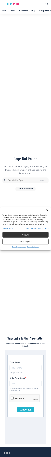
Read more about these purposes (37, 228)
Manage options (25, 241)
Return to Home (25, 189)
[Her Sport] (13, 4)
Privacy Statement (33, 247)
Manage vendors (8, 228)
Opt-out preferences (19, 247)
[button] (47, 210)
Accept (25, 235)
